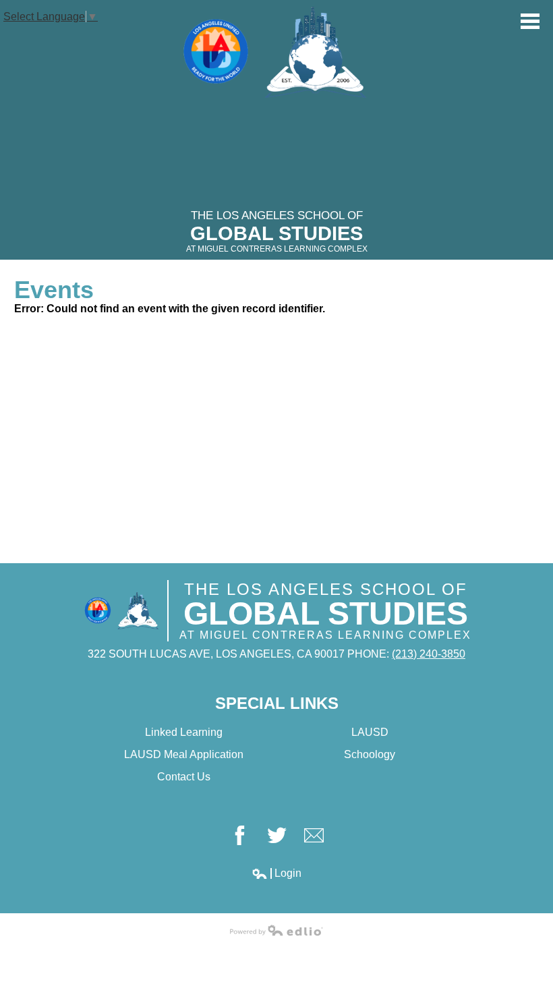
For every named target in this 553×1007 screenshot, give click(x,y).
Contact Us (183, 776)
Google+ (314, 835)
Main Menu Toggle (530, 21)
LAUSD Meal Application (183, 754)
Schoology (369, 754)
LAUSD (369, 732)
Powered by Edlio (276, 930)
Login (276, 873)
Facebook (240, 835)
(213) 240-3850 (428, 654)
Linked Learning (184, 732)
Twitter (277, 835)
